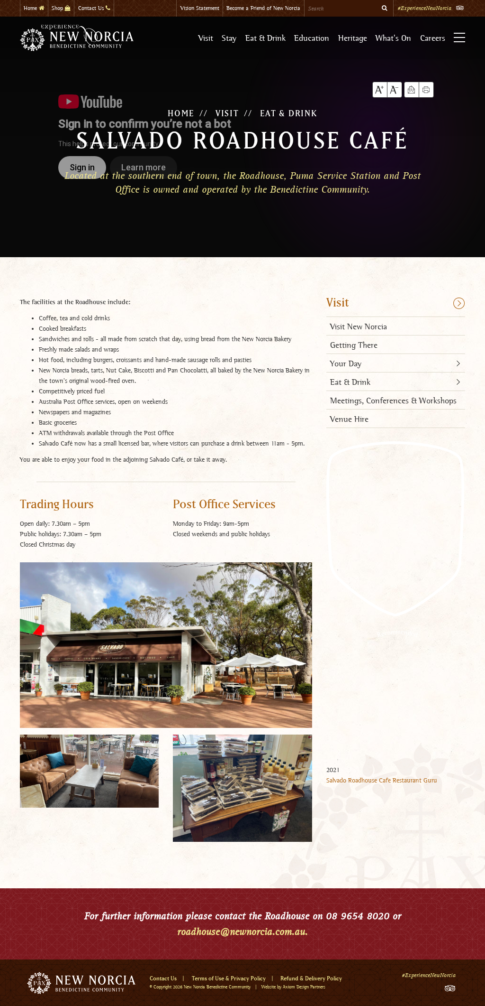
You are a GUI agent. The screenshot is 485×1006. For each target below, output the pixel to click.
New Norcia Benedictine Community (217, 986)
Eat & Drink (265, 38)
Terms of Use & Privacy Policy (229, 979)
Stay (229, 38)
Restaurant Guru (415, 780)
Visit (205, 38)
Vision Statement (199, 8)
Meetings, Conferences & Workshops (393, 400)
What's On (393, 38)
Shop (58, 8)
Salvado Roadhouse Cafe (358, 780)
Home (31, 8)
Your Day (345, 363)
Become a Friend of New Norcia (263, 8)
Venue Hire (349, 419)
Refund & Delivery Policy (311, 979)
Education (311, 38)
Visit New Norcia (358, 326)
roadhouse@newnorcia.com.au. (242, 931)
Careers (432, 38)
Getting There (353, 345)
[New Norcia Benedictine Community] (77, 38)
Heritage (352, 38)
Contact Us (92, 8)
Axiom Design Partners (304, 986)
